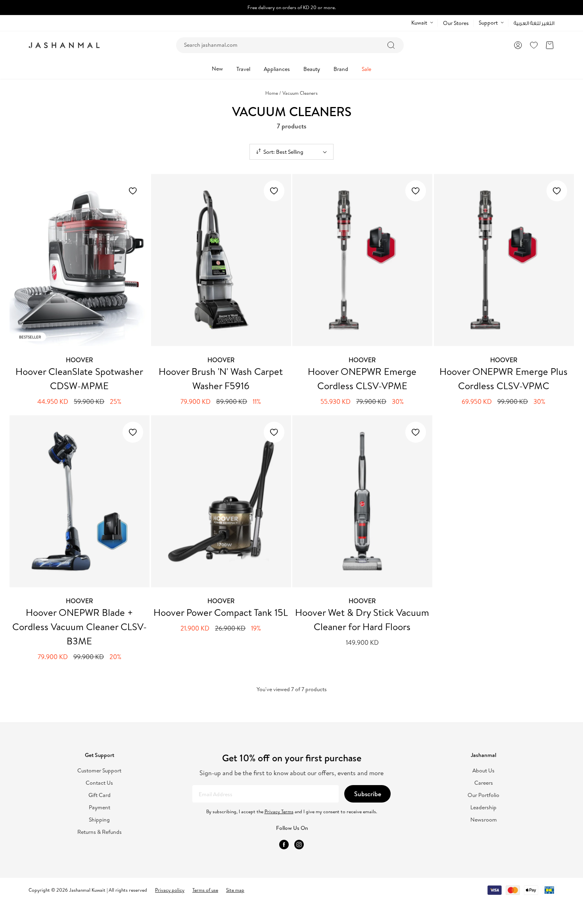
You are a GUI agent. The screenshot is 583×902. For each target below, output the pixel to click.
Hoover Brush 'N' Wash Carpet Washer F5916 (221, 378)
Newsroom (483, 820)
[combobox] (290, 45)
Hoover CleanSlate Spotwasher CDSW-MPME (79, 378)
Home (273, 93)
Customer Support (99, 770)
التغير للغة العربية (534, 23)
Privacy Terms (279, 811)
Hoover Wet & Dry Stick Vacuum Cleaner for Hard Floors (362, 619)
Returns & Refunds (99, 832)
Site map (235, 890)
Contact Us (99, 783)
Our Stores (456, 23)
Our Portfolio (483, 795)
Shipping (99, 820)
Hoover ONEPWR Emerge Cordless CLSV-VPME (362, 378)
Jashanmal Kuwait (87, 890)
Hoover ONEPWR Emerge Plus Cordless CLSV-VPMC (503, 378)
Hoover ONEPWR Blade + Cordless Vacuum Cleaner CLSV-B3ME (79, 627)
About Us (483, 770)
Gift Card (99, 795)
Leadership (483, 807)
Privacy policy (169, 890)
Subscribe (367, 793)
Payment (99, 807)
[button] (549, 45)
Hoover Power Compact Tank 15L (220, 612)
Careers (483, 783)
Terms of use (205, 890)
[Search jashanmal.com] (391, 45)
